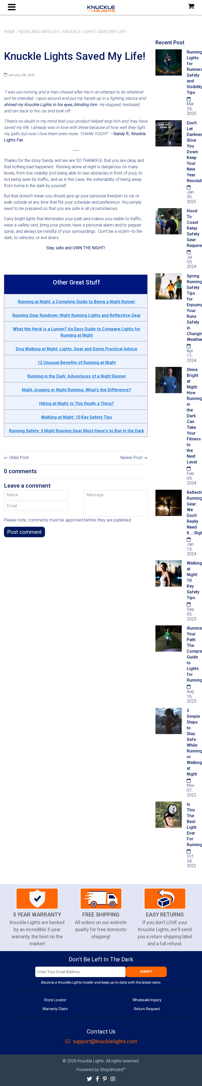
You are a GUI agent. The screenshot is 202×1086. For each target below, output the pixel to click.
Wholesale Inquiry (147, 1000)
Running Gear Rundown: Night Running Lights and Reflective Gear (76, 315)
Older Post (19, 457)
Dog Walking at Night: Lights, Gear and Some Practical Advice (76, 348)
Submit (146, 971)
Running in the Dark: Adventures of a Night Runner (76, 376)
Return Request (147, 1009)
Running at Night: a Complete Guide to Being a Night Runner (76, 301)
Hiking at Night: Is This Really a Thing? (76, 403)
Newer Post (131, 457)
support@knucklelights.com (105, 1041)
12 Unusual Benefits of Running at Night (77, 362)
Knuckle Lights (91, 1060)
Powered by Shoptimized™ (101, 1069)
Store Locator (55, 1000)
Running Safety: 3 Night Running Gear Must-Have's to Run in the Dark (76, 430)
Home (9, 31)
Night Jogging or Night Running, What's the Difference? (76, 389)
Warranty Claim (55, 1009)
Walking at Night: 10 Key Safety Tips (76, 417)
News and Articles (39, 31)
